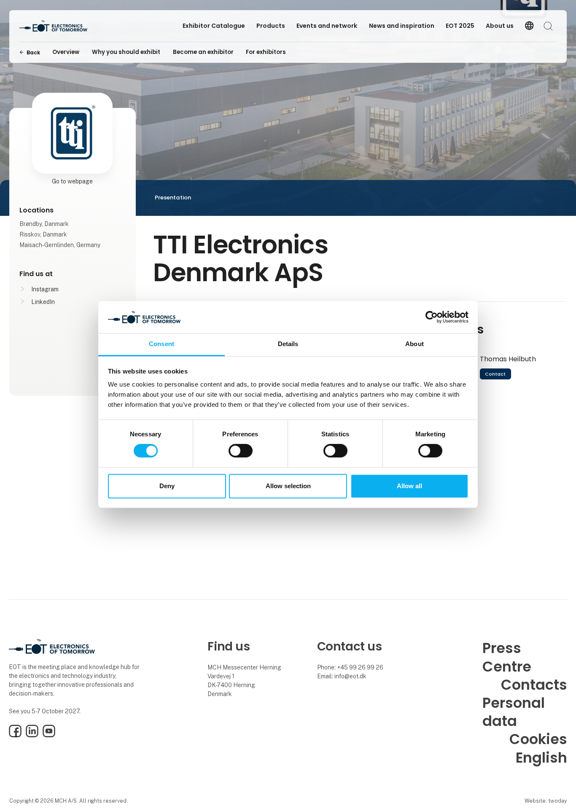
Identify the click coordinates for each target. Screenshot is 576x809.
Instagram (45, 289)
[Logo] (53, 26)
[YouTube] (49, 735)
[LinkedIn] (32, 735)
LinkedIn (43, 301)
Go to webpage (72, 181)
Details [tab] (288, 344)
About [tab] (414, 344)
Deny (167, 485)
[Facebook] (15, 735)
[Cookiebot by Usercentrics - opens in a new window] (431, 317)
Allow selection (288, 485)
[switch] (241, 450)
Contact (495, 374)
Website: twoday (546, 801)
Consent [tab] (161, 344)
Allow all (409, 485)
